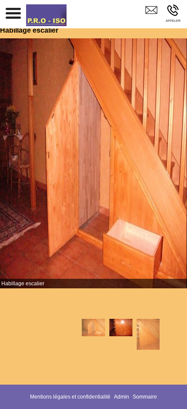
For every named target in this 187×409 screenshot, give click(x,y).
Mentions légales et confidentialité (70, 397)
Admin (121, 397)
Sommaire (145, 397)
